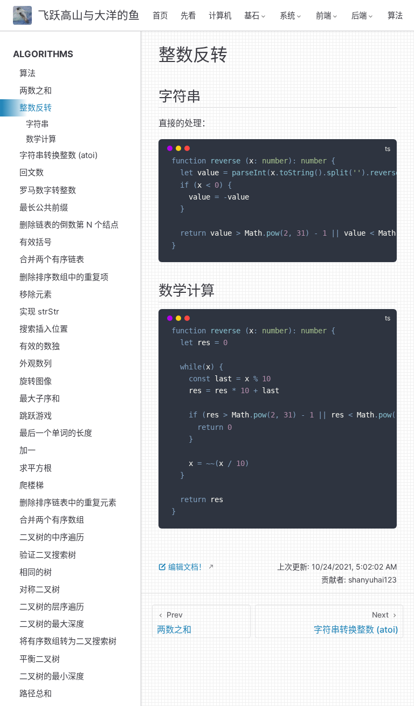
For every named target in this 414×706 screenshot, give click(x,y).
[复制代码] (382, 153)
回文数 (31, 172)
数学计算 (41, 138)
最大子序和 (39, 398)
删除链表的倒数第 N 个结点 (69, 225)
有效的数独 (39, 346)
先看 (188, 15)
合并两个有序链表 (51, 259)
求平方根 (35, 468)
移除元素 (35, 294)
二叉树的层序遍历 (51, 606)
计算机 (220, 15)
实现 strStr (39, 311)
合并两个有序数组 (51, 520)
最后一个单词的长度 (55, 433)
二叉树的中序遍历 (51, 537)
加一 (27, 450)
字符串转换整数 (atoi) (58, 155)
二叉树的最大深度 (51, 624)
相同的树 (35, 572)
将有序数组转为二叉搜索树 (67, 641)
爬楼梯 (31, 485)
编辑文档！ (187, 566)
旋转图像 (35, 381)
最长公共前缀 (43, 207)
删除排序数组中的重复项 (63, 277)
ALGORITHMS (43, 54)
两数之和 (35, 90)
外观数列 (35, 363)
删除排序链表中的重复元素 (67, 502)
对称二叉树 (39, 589)
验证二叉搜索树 (47, 555)
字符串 (37, 123)
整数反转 (35, 107)
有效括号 (35, 242)
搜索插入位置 (43, 329)
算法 (395, 15)
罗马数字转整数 (47, 190)
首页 (160, 15)
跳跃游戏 (35, 415)
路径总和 (35, 693)
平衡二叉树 (39, 659)
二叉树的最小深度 (51, 676)
